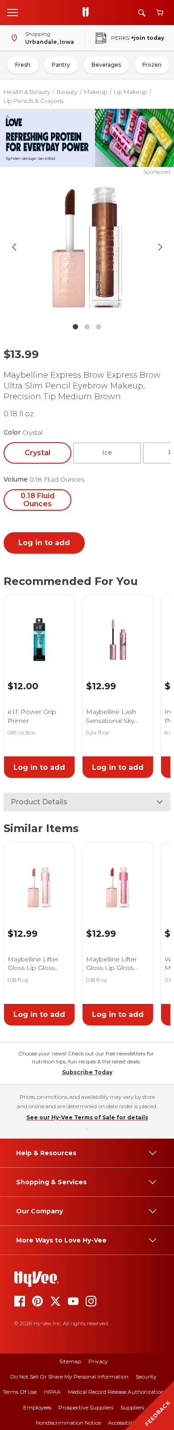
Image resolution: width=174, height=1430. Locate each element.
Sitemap (70, 1361)
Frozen (152, 64)
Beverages (106, 64)
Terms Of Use (20, 1391)
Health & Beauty (27, 91)
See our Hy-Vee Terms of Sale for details (87, 1117)
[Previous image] (14, 247)
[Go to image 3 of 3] (98, 326)
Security (146, 1376)
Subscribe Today (87, 1072)
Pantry (61, 64)
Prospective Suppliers (85, 1407)
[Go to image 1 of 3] (75, 326)
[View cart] (160, 12)
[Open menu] (12, 12)
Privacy (98, 1361)
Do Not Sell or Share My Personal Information (69, 1376)
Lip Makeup (130, 91)
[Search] (142, 13)
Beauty (67, 91)
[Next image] (160, 247)
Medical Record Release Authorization (116, 1391)
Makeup (96, 91)
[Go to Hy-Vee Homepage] (88, 12)
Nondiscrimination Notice (68, 1422)
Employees (37, 1407)
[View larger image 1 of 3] (87, 247)
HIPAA (52, 1391)
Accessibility (123, 1422)
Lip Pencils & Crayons (33, 100)
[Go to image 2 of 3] (87, 326)
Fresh (22, 64)
